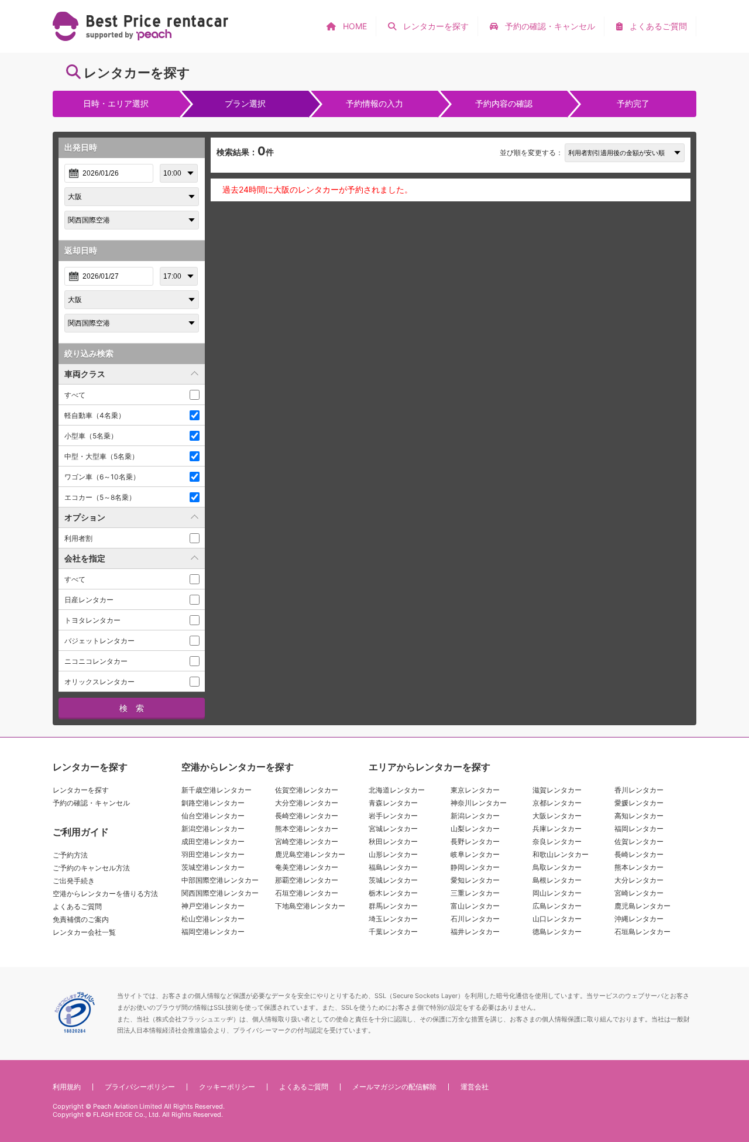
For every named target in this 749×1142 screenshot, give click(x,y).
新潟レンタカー (475, 815)
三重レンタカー (475, 893)
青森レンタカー (393, 802)
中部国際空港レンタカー (220, 880)
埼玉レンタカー (393, 918)
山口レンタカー (557, 918)
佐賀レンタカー (639, 841)
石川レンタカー (475, 918)
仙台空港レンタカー (213, 815)
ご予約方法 (70, 855)
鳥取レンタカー (557, 867)
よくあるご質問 (77, 906)
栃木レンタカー (393, 893)
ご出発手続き (74, 880)
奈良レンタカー (557, 841)
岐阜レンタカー (475, 854)
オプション (84, 517)
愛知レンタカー (475, 880)
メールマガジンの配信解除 (394, 1086)
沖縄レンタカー (639, 918)
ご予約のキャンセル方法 (91, 867)
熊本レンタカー (639, 867)
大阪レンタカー (557, 815)
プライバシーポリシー (140, 1086)
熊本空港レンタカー (306, 828)
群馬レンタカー (393, 905)
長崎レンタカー (639, 854)
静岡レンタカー (475, 867)
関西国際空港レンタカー (220, 893)
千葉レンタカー (393, 931)
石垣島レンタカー (642, 931)
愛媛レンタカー (639, 802)
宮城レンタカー (393, 828)
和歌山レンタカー (560, 854)
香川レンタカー (639, 790)
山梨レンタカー (475, 828)
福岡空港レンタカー (213, 931)
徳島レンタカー (557, 931)
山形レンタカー (393, 854)
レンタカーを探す (81, 790)
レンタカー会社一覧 (84, 932)
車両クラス (84, 374)
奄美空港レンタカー (306, 867)
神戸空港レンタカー (213, 905)
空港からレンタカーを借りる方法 (105, 893)
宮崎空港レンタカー (306, 841)
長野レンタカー (475, 841)
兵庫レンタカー (557, 828)
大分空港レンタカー (306, 802)
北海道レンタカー (397, 790)
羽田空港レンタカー (213, 854)
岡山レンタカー (557, 893)
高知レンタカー (639, 815)
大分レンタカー (639, 880)
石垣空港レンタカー (306, 893)
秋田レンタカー (393, 841)
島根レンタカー (557, 880)
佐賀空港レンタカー (306, 790)
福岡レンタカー (639, 828)
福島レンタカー (393, 867)
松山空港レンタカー (213, 918)
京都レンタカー (557, 802)
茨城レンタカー (393, 880)
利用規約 (67, 1086)
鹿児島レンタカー (642, 905)
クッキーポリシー (227, 1086)
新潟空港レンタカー (213, 828)
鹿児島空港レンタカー (310, 854)
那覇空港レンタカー (306, 880)
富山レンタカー (475, 905)
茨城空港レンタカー (213, 867)
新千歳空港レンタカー (216, 790)
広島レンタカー (557, 905)
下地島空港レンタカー (310, 905)
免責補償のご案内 (81, 919)
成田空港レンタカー (213, 841)
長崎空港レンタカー (306, 815)
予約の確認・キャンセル (91, 802)
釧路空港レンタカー (213, 802)
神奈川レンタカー (479, 802)
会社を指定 (84, 558)
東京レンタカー (475, 790)
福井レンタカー (475, 931)
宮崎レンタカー (639, 893)
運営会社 (475, 1086)
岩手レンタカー (393, 815)
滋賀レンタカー (557, 790)
